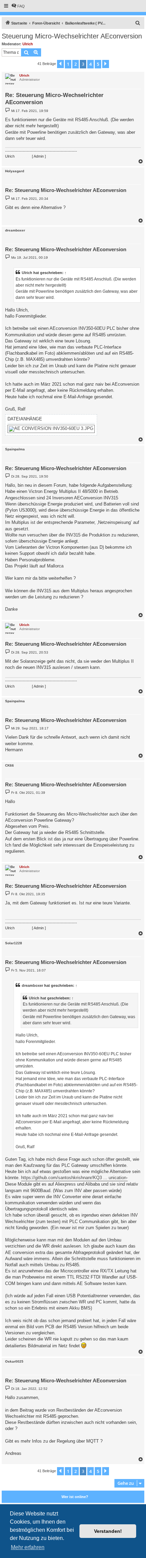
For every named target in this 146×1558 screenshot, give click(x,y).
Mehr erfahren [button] (27, 1547)
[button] (60, 64)
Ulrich (27, 44)
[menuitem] (18, 6)
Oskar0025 (14, 1361)
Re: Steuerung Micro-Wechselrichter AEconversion (54, 99)
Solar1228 (13, 943)
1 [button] (68, 64)
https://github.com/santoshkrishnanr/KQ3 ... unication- (74, 1177)
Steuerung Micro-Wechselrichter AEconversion (72, 36)
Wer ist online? (74, 1497)
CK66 (9, 765)
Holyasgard (14, 171)
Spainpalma (15, 449)
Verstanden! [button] (108, 1531)
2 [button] (75, 64)
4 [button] (90, 64)
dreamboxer (15, 230)
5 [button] (98, 64)
